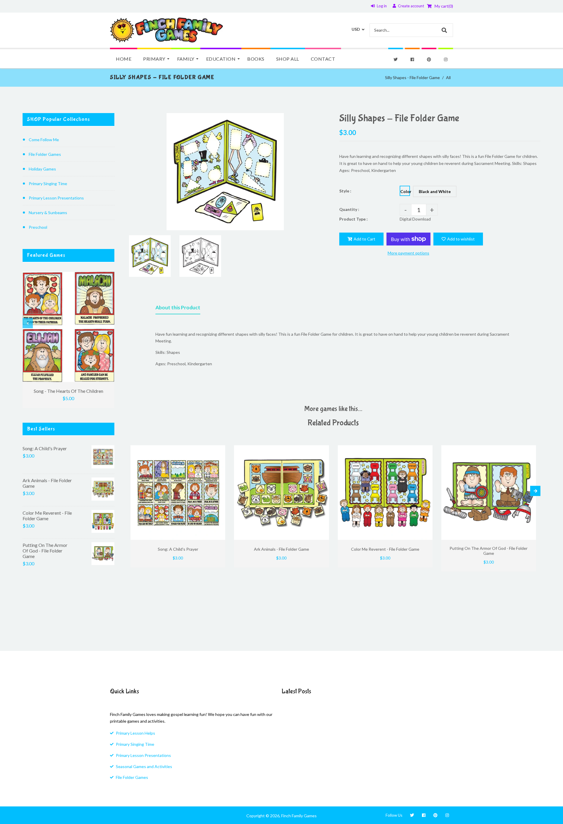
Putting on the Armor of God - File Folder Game (45, 550)
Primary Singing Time (48, 183)
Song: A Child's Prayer (45, 448)
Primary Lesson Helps (135, 733)
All (448, 77)
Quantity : (349, 209)
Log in (382, 6)
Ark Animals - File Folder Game (47, 483)
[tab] (177, 308)
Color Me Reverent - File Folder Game (47, 515)
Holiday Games (42, 168)
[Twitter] (395, 59)
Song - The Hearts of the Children (68, 391)
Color (405, 191)
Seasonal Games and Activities (144, 766)
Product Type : (353, 218)
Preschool (38, 227)
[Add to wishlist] (218, 450)
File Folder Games (45, 154)
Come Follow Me (44, 139)
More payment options (408, 252)
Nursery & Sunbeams (48, 212)
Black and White (435, 191)
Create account (411, 6)
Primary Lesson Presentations (56, 197)
